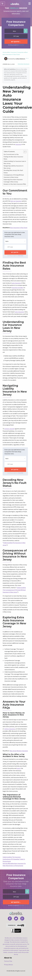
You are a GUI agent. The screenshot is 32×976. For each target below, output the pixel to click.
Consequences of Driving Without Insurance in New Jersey (14, 176)
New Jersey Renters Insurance (19, 751)
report (19, 768)
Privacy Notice (8, 964)
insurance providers (17, 287)
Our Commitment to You (11, 154)
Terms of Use (21, 44)
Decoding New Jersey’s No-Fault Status (13, 171)
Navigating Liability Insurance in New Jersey (13, 167)
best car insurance (16, 201)
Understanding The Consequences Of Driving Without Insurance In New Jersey (14, 590)
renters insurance (9, 729)
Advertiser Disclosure (23, 64)
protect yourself (9, 429)
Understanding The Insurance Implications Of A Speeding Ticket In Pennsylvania (14, 859)
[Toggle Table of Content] (24, 151)
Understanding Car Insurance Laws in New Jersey (15, 162)
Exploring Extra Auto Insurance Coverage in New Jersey (13, 181)
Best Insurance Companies (16, 52)
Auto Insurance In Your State (18, 227)
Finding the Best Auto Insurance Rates (13, 158)
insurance (18, 144)
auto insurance (16, 283)
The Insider (16, 8)
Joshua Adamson (20, 59)
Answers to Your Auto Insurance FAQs (15, 184)
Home (4, 52)
